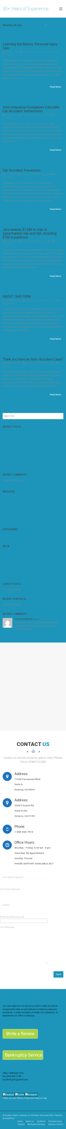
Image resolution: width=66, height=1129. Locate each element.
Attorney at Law (55, 25)
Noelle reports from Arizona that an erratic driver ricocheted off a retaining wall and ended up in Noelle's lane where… (36, 625)
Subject (6, 905)
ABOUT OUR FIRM (17, 296)
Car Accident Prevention (21, 170)
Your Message (7, 927)
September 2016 (10, 518)
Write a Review (20, 1033)
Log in (5, 552)
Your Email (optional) (10, 889)
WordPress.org (9, 572)
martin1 (28, 52)
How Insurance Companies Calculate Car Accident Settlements (31, 109)
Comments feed (10, 566)
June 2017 (7, 511)
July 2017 (7, 504)
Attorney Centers (55, 1124)
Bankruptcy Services (36, 1124)
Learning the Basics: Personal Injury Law (30, 46)
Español (21, 1124)
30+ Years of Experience (25, 8)
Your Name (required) (13, 877)
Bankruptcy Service (23, 1055)
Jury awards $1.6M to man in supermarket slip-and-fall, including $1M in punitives (29, 233)
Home (42, 25)
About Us (30, 1121)
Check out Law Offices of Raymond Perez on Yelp (25, 1098)
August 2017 (9, 497)
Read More (55, 86)
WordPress (10, 1118)
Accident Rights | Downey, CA (17, 1115)
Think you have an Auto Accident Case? (33, 359)
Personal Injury (55, 1121)
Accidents (41, 1121)
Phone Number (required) (12, 917)
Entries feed (8, 559)
